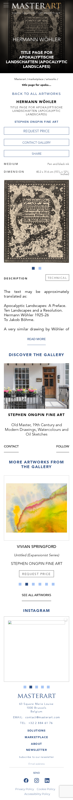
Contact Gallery (36, 142)
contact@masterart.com (42, 717)
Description (15, 278)
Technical (57, 278)
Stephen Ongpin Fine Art (36, 122)
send (36, 772)
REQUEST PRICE (36, 131)
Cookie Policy (46, 789)
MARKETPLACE (36, 737)
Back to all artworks (36, 94)
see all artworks (36, 595)
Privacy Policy (24, 789)
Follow (62, 446)
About (36, 744)
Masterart (20, 79)
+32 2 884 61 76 (40, 723)
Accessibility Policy (37, 794)
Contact (11, 446)
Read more (36, 339)
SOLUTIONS (36, 730)
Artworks (51, 79)
